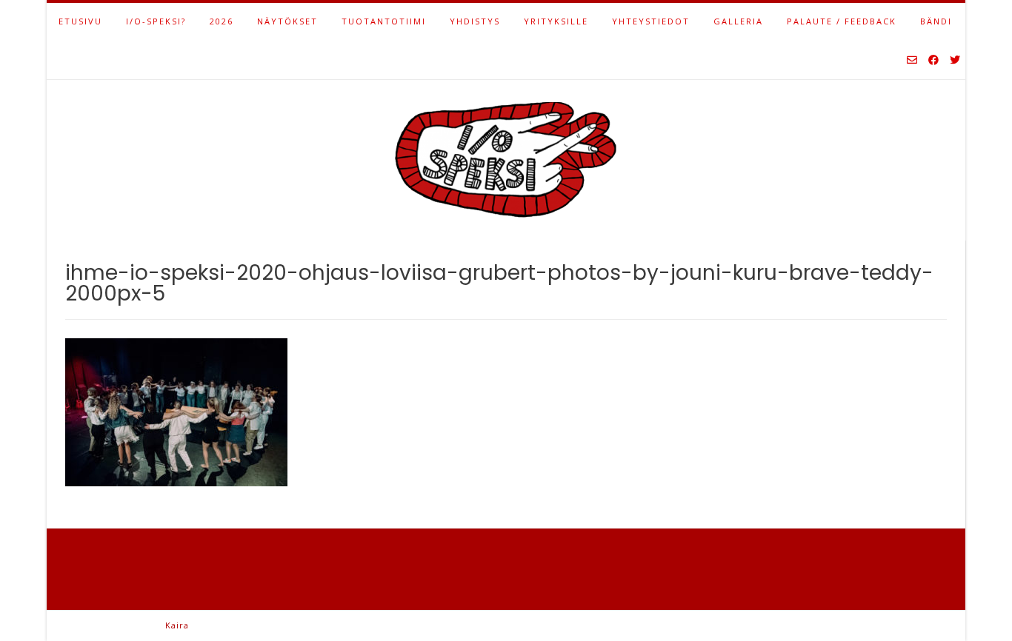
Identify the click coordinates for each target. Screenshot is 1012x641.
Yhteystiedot (651, 21)
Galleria (738, 21)
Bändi (936, 21)
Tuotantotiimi (384, 21)
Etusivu (80, 21)
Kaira (177, 625)
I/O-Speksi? (156, 21)
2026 (221, 21)
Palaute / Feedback (841, 21)
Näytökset (287, 21)
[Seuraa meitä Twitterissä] (955, 60)
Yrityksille (556, 21)
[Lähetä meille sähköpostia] (912, 60)
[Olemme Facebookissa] (933, 60)
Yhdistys (475, 21)
